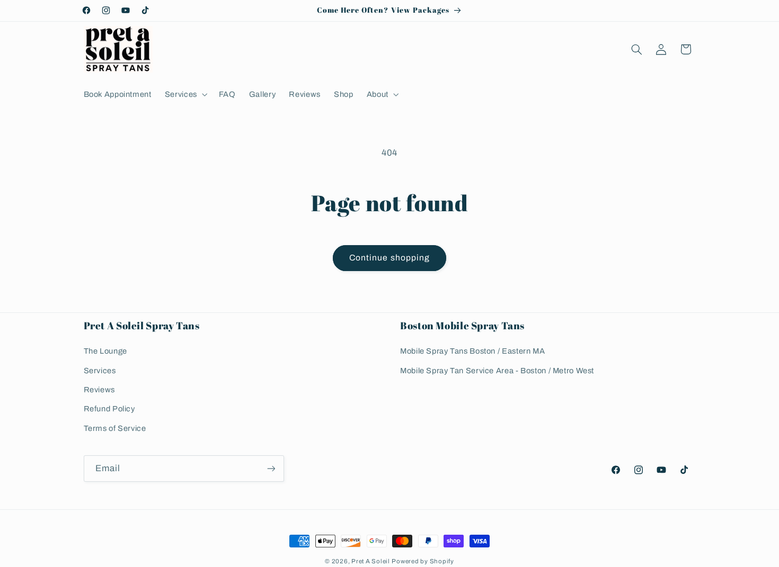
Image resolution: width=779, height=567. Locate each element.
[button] (185, 94)
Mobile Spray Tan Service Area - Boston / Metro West (497, 370)
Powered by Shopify (423, 561)
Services (100, 370)
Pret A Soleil (370, 561)
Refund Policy (109, 409)
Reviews (99, 390)
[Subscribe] (271, 468)
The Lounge (105, 351)
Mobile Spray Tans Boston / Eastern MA (472, 351)
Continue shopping (389, 257)
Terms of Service (115, 429)
